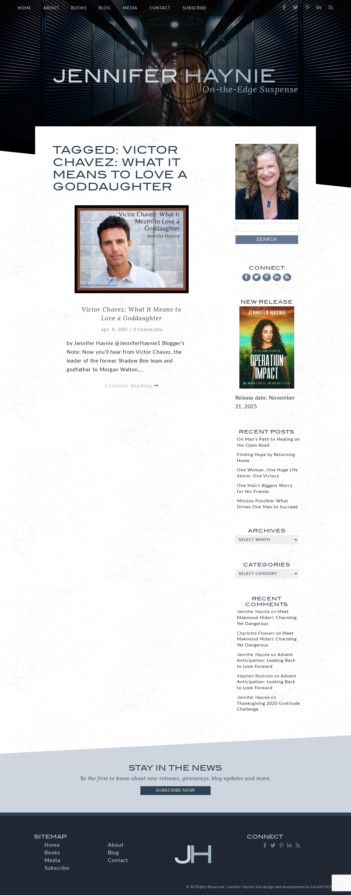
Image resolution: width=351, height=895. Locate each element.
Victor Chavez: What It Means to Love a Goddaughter (131, 313)
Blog (105, 8)
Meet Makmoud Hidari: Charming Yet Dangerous (267, 617)
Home (24, 8)
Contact (160, 8)
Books (79, 8)
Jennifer (175, 80)
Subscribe (195, 8)
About (51, 8)
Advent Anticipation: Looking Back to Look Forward (266, 660)
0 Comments (148, 329)
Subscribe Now (175, 790)
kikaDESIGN (322, 887)
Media (130, 8)
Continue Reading (129, 385)
